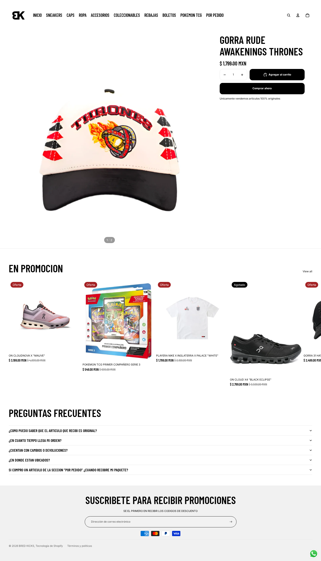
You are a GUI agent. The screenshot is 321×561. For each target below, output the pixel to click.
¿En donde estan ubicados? (29, 460)
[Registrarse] (231, 521)
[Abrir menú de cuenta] (298, 15)
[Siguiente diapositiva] (307, 333)
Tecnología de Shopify (49, 545)
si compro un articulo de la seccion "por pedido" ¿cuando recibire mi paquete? (68, 469)
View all (307, 271)
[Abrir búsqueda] (288, 15)
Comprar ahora (262, 88)
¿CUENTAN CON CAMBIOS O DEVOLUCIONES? (38, 450)
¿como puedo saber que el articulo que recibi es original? (53, 430)
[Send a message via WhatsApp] (314, 554)
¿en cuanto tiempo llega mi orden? (35, 440)
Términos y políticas (79, 545)
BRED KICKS (26, 545)
